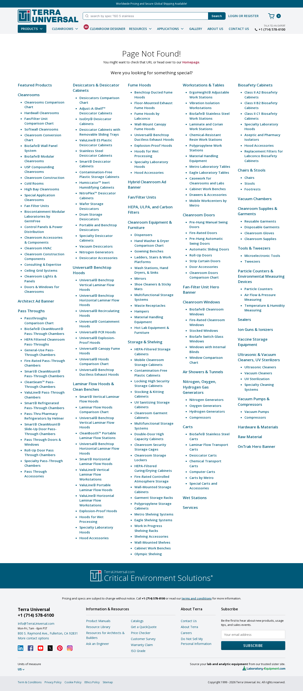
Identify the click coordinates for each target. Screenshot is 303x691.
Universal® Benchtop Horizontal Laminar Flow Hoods (99, 300)
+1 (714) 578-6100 (272, 29)
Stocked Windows (203, 330)
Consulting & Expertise (42, 264)
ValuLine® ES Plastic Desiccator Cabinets (95, 142)
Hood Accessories (94, 538)
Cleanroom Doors (199, 214)
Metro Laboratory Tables (209, 166)
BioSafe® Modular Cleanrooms (39, 158)
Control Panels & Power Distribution (43, 229)
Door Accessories (203, 266)
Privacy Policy (53, 682)
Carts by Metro (201, 477)
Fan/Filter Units (142, 197)
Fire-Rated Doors (203, 232)
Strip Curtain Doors (204, 261)
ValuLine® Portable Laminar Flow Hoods (95, 487)
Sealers (244, 319)
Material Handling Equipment (148, 319)
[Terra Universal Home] (48, 15)
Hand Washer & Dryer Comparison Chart (151, 243)
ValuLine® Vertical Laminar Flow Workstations (94, 474)
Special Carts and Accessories (203, 485)
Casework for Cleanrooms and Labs (206, 180)
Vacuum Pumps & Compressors (254, 401)
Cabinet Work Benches (152, 548)
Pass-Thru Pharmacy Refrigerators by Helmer (44, 415)
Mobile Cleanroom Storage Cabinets (149, 362)
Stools (249, 183)
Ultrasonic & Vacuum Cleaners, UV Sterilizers (259, 357)
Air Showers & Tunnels (203, 371)
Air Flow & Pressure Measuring (260, 297)
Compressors (200, 417)
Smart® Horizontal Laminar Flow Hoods (95, 461)
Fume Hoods (139, 85)
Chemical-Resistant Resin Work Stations (205, 137)
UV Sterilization (257, 379)
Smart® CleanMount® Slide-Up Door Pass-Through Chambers (42, 429)
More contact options (33, 638)
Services (190, 507)
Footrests (252, 189)
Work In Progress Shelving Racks (148, 528)
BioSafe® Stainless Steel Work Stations (209, 115)
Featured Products (35, 85)
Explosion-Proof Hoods (98, 511)
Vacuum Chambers (255, 198)
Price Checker (140, 633)
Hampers (141, 311)
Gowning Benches (148, 251)
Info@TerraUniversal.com (36, 623)
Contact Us (239, 29)
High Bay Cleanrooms (41, 189)
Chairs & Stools (252, 170)
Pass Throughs (31, 310)
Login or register (243, 16)
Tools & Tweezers (254, 248)
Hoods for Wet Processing (91, 519)
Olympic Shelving (148, 554)
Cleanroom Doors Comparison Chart (204, 274)
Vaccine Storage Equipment (253, 342)
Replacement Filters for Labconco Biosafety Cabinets (263, 156)
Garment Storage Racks (153, 497)
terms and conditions (197, 598)
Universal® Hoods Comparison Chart (94, 361)
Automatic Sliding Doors (209, 249)
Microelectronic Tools (262, 255)
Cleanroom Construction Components (44, 256)
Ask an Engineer (97, 644)
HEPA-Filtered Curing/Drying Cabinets (153, 468)
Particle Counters (258, 289)
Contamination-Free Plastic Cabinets (150, 372)
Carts (188, 426)
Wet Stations (195, 497)
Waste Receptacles (149, 305)
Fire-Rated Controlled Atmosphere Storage (151, 478)
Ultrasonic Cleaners (260, 367)
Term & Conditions (29, 682)
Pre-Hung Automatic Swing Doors (206, 240)
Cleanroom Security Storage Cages (150, 446)
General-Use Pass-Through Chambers (39, 352)
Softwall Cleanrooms (41, 129)
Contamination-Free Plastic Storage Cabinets (99, 174)
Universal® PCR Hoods (97, 332)
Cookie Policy (73, 682)
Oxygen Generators (205, 405)
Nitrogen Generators (96, 252)
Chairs (249, 177)
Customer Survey (143, 639)
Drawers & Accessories (208, 194)
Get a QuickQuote (144, 627)
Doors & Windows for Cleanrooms (41, 289)
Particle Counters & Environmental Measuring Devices (261, 276)
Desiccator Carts (203, 455)
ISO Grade (138, 651)
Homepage (190, 62)
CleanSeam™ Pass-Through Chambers (39, 384)
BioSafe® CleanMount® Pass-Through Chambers (44, 331)
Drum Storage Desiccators (90, 216)
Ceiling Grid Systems (40, 270)
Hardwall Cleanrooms (41, 113)
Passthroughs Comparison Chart (39, 320)
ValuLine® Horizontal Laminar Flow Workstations (96, 500)
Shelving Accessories (151, 536)
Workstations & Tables (203, 85)
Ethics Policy (92, 682)
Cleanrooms (29, 94)
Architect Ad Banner (36, 301)
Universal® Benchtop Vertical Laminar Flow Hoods (96, 285)
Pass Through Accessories (35, 473)
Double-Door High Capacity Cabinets (149, 436)
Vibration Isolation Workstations (204, 105)
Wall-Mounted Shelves (152, 542)
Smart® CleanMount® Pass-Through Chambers (44, 373)
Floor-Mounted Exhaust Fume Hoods (153, 105)
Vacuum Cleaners (258, 373)
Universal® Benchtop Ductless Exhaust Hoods (99, 372)
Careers (186, 633)
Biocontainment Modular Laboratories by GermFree (44, 216)
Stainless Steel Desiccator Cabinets (95, 153)
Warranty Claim (142, 645)
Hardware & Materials (258, 426)
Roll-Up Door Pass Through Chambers (39, 452)
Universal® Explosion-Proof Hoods (97, 340)
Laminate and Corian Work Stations (206, 126)
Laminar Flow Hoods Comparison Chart (95, 409)
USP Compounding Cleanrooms (39, 169)
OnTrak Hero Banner (256, 446)
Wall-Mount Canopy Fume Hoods (150, 126)
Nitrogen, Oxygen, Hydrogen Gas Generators (199, 387)
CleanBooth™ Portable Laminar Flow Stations (97, 435)
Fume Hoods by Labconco (146, 115)
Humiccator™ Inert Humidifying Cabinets (96, 184)
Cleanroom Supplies (260, 238)
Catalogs (137, 621)
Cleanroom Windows (201, 302)
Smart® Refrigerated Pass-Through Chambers (44, 405)
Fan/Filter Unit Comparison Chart (39, 120)
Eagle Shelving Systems (153, 520)
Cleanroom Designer (104, 28)
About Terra (189, 627)
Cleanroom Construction (44, 177)
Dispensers (143, 234)
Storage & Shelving (145, 341)
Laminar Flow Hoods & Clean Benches (93, 386)
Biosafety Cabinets (255, 85)
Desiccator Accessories (98, 258)
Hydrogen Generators (207, 411)
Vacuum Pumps (256, 411)
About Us (215, 29)
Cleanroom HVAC (38, 248)
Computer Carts (202, 471)
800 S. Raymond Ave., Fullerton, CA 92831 (48, 633)
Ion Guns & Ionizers (255, 329)
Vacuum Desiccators (96, 246)
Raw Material (250, 436)
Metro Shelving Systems (153, 514)
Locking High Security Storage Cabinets (151, 383)
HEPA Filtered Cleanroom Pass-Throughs (44, 341)
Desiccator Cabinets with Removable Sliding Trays (99, 131)
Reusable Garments (260, 221)
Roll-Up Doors (200, 255)
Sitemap (108, 682)
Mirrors (140, 278)
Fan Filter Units (36, 205)
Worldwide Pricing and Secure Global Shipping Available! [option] (151, 4)
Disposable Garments (261, 227)
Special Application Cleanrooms (39, 197)
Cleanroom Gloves (259, 233)
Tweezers (252, 261)
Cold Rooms (34, 183)
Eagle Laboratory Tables (209, 172)
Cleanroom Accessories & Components (43, 239)
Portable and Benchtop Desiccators (98, 227)
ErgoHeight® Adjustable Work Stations (209, 94)
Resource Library (98, 627)
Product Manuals (98, 621)
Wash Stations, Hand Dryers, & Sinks (151, 270)
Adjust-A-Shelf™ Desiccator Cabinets (95, 110)
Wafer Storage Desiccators (91, 206)
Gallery (195, 29)
